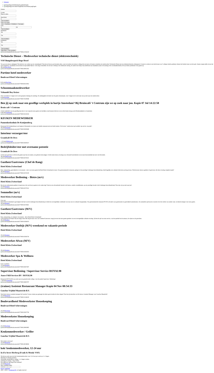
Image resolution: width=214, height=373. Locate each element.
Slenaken (7, 171)
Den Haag (8, 82)
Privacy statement (5, 368)
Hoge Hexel (8, 67)
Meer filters (4, 50)
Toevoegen (20, 24)
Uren (2, 24)
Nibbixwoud (9, 141)
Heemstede (8, 127)
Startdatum (7, 24)
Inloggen (6, 2)
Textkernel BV (12, 370)
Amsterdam (9, 112)
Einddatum (14, 24)
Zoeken (3, 367)
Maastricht (7, 295)
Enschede (6, 97)
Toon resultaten (5, 20)
